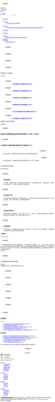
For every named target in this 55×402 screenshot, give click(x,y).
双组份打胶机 (23, 27)
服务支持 (5, 36)
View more (3, 250)
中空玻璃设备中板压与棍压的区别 (12, 328)
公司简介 (8, 23)
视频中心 (5, 39)
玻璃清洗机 (30, 27)
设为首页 (3, 10)
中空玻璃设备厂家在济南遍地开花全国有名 (14, 339)
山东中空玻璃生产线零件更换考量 (12, 340)
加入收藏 (3, 13)
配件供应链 (9, 37)
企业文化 (13, 23)
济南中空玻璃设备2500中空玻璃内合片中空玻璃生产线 (17, 330)
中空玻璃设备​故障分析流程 (10, 325)
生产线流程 (15, 37)
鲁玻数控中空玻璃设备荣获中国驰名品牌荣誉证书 (16, 336)
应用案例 (5, 30)
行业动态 (5, 384)
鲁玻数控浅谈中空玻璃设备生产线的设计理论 (14, 327)
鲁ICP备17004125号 (20, 397)
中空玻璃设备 (9, 27)
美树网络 (8, 400)
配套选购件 (40, 27)
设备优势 (17, 23)
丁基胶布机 (6, 365)
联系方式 (8, 42)
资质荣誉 (5, 377)
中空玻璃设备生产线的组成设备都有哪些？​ (14, 324)
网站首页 (5, 19)
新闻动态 (5, 33)
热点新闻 (5, 383)
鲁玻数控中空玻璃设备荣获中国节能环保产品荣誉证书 (17, 337)
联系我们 (5, 40)
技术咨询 (24, 37)
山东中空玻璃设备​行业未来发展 (11, 342)
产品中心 (5, 26)
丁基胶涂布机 (16, 27)
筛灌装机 (35, 27)
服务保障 (20, 37)
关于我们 (5, 21)
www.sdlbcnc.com (44, 399)
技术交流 (13, 42)
